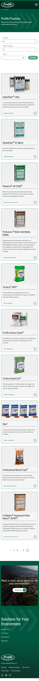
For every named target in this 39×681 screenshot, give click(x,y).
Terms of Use (25, 667)
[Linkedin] (10, 675)
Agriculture (4, 641)
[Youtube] (6, 675)
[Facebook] (2, 675)
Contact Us (18, 590)
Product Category (8, 46)
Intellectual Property (14, 667)
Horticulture (4, 633)
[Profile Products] (7, 4)
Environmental (5, 629)
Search (5, 54)
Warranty (3, 667)
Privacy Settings (15, 671)
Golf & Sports (5, 637)
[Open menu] (36, 4)
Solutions (5, 38)
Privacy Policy (5, 671)
